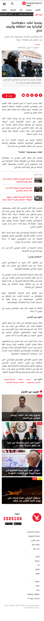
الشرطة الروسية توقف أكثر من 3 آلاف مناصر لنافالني (18, 189)
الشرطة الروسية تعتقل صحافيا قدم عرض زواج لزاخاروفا (17, 180)
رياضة (37, 586)
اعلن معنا (36, 549)
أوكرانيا (20, 379)
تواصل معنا (35, 544)
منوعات (37, 581)
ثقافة (4, 10)
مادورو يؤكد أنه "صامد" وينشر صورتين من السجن (25, 416)
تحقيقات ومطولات (33, 594)
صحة (37, 590)
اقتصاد (13, 10)
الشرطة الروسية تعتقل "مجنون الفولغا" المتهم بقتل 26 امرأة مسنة (17, 198)
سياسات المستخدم (33, 532)
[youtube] (12, 518)
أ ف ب (37, 44)
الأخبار (38, 10)
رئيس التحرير (35, 540)
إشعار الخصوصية (33, 536)
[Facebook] (20, 518)
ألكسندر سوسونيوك (33, 382)
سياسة (29, 10)
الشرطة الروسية (9, 379)
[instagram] (15, 518)
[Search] (12, 4)
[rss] (4, 518)
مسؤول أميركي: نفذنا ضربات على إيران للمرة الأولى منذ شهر (24, 499)
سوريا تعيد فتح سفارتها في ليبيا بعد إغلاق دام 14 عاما (23, 444)
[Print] (23, 95)
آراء (21, 10)
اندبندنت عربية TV (33, 598)
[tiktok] (7, 518)
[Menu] (4, 4)
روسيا (28, 379)
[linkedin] (10, 518)
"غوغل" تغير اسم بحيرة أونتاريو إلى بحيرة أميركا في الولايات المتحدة (23, 472)
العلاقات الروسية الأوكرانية (15, 382)
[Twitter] (18, 518)
